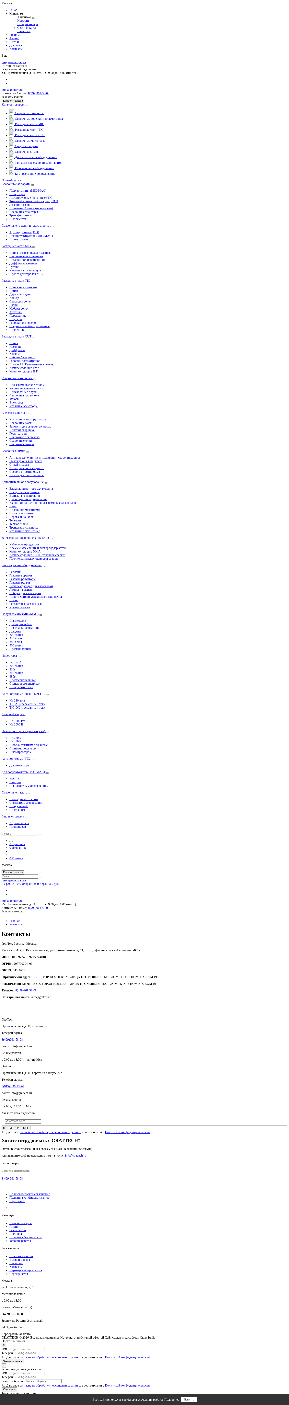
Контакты (16, 924)
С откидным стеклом (23, 799)
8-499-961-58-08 (12, 1178)
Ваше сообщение (13, 1381)
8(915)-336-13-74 (13, 1086)
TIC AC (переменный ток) (27, 704)
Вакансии (16, 1263)
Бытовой (15, 662)
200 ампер (16, 634)
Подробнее (171, 1399)
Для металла (17, 620)
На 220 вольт (18, 700)
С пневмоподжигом (22, 748)
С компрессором (20, 752)
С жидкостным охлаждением (28, 785)
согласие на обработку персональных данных (50, 1132)
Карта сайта (17, 1201)
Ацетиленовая (19, 823)
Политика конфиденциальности (30, 1197)
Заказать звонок (12, 1361)
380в (12, 676)
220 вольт (15, 638)
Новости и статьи (21, 1256)
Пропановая (17, 826)
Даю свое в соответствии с (78, 1132)
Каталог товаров (13, 104)
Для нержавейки (20, 624)
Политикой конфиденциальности (127, 1132)
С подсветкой (18, 806)
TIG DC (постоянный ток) (27, 707)
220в (12, 669)
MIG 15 (14, 778)
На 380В (15, 741)
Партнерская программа (25, 1270)
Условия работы (20, 1240)
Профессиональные (22, 680)
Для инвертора (19, 765)
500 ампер (16, 645)
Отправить (9, 1389)
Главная (14, 920)
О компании (17, 1230)
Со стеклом (17, 809)
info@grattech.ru (12, 89)
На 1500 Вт (17, 721)
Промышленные (20, 649)
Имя (4, 1349)
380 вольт (15, 642)
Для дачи (15, 631)
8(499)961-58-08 (38, 93)
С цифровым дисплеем (24, 683)
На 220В (15, 737)
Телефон (7, 1353)
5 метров (15, 782)
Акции (14, 1226)
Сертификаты (18, 1273)
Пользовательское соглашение (29, 1194)
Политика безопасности (25, 1237)
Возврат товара (19, 1259)
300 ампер (16, 673)
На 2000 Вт (17, 724)
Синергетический (21, 687)
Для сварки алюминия (24, 627)
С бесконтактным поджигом (28, 745)
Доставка (15, 1233)
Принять (189, 1399)
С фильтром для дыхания (26, 802)
